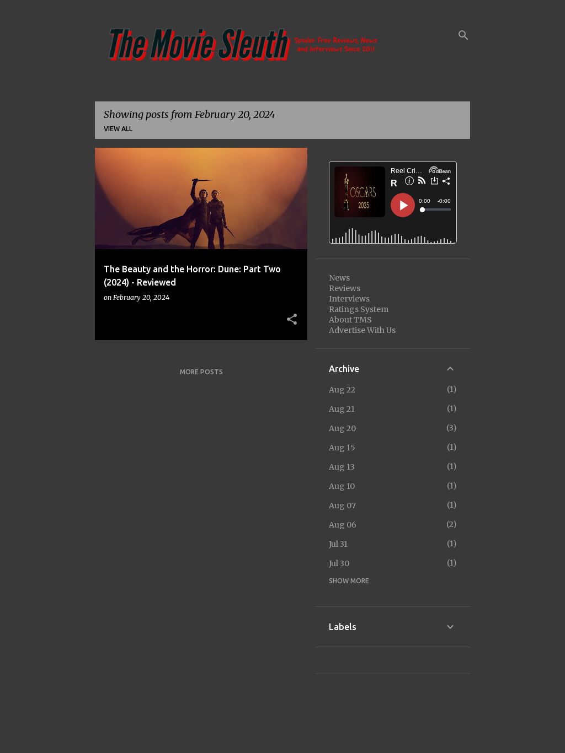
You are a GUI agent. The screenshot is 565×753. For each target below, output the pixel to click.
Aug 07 (342, 505)
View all (118, 128)
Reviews (344, 288)
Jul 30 (339, 563)
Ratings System (358, 309)
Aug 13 (342, 467)
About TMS (350, 320)
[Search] (463, 35)
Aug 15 (342, 448)
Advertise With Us (362, 330)
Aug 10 (342, 486)
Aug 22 (342, 390)
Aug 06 (342, 525)
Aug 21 (342, 409)
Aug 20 (342, 428)
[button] (292, 320)
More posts (201, 371)
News (339, 278)
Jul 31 (338, 544)
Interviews (349, 299)
